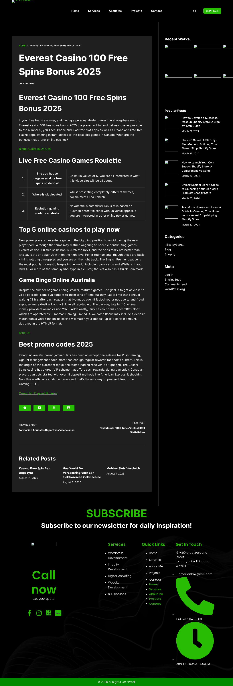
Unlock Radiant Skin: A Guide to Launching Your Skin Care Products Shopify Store (200, 189)
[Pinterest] (54, 408)
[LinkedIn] (68, 408)
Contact (156, 11)
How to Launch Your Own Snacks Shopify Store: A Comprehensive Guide (198, 166)
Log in (169, 274)
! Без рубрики (175, 244)
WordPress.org (175, 289)
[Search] (194, 11)
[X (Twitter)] (39, 408)
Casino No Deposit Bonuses (38, 393)
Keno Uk (24, 333)
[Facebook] (25, 408)
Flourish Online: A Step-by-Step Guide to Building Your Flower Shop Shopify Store (199, 144)
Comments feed (176, 284)
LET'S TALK (212, 10)
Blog (168, 249)
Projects (136, 11)
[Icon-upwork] (49, 613)
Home (75, 11)
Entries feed (173, 279)
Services (94, 11)
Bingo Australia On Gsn (35, 149)
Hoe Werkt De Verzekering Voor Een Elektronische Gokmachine (82, 472)
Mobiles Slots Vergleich (123, 468)
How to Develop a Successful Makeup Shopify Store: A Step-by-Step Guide (201, 122)
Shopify (170, 254)
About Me (115, 11)
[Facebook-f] (29, 613)
